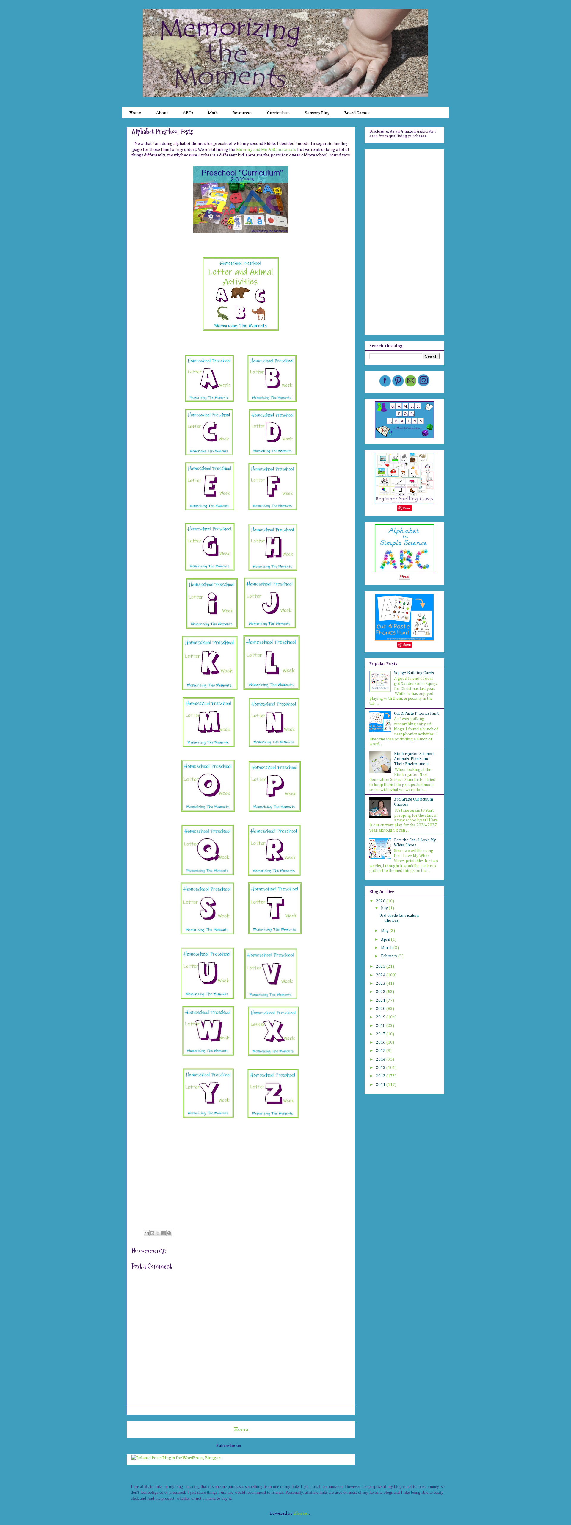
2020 (381, 1009)
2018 (381, 1026)
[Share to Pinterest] (169, 1233)
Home (241, 1429)
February (389, 956)
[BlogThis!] (152, 1233)
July (385, 908)
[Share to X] (158, 1233)
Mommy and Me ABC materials (266, 149)
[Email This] (147, 1233)
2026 (381, 901)
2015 (381, 1051)
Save (407, 508)
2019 (381, 1017)
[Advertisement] (404, 241)
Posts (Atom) (254, 1445)
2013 (381, 1068)
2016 (381, 1042)
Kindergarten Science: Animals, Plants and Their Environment (414, 759)
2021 (381, 1000)
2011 (381, 1085)
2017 (381, 1034)
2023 (381, 983)
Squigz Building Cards (414, 673)
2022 (381, 992)
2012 (381, 1076)
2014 (381, 1059)
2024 (381, 975)
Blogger (301, 1512)
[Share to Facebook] (164, 1233)
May (385, 931)
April (386, 939)
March (387, 948)
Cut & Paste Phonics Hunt (416, 713)
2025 (381, 967)
